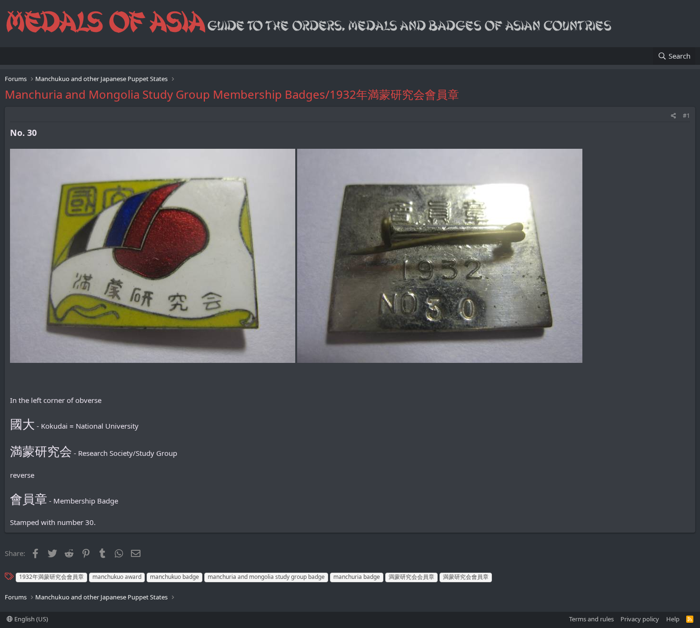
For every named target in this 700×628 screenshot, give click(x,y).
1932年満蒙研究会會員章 (51, 577)
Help (673, 619)
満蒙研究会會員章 (466, 577)
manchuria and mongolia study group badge (266, 577)
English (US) (30, 619)
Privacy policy (639, 619)
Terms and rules (591, 619)
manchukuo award (116, 577)
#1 (686, 116)
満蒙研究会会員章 (411, 577)
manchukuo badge (174, 577)
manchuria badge (356, 577)
